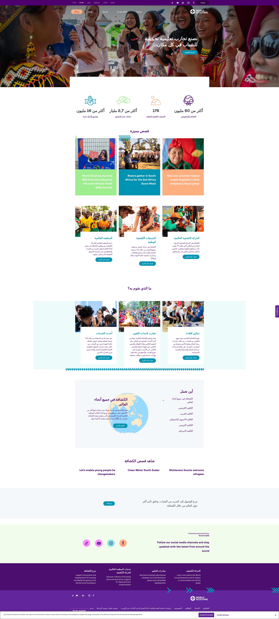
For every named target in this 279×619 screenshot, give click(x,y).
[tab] (177, 400)
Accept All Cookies (206, 615)
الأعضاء (112, 2)
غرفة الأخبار (97, 2)
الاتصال (197, 608)
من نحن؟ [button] (139, 12)
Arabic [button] (203, 2)
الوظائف (188, 608)
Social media (204, 536)
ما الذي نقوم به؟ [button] (122, 12)
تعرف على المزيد (191, 257)
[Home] (199, 10)
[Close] (275, 615)
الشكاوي (206, 608)
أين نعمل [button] (105, 12)
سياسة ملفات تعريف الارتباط (107, 608)
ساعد (92, 608)
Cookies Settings (223, 615)
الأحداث (105, 2)
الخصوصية (178, 608)
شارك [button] (90, 12)
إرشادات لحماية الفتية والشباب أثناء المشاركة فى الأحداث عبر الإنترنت (146, 608)
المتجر (88, 2)
